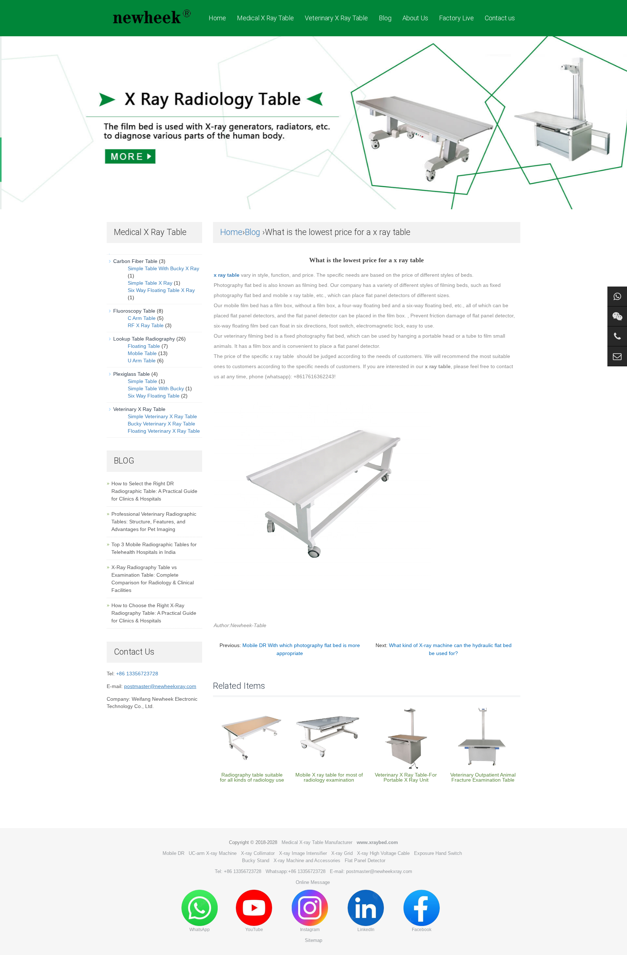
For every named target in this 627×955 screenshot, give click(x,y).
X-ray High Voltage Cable (383, 853)
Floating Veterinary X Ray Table (164, 431)
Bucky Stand (255, 860)
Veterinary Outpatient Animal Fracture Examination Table (483, 777)
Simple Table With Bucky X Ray (163, 268)
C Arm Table (142, 318)
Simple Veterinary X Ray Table (162, 416)
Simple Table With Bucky (156, 388)
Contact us (500, 18)
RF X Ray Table (146, 325)
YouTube (254, 929)
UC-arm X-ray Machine (213, 853)
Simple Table (142, 381)
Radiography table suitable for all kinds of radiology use (252, 777)
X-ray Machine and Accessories (307, 860)
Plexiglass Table (131, 374)
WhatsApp (199, 929)
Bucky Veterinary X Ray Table (161, 424)
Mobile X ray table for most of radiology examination (329, 777)
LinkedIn (365, 929)
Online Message (313, 882)
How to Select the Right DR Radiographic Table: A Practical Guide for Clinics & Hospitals (154, 491)
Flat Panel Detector (365, 860)
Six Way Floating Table (154, 396)
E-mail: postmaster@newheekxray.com (371, 871)
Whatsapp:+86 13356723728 (295, 871)
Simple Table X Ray (150, 283)
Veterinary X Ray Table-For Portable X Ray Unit (406, 777)
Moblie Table (142, 353)
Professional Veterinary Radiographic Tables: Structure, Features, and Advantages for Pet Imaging (153, 521)
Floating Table (144, 346)
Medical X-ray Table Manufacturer (317, 842)
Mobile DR (173, 853)
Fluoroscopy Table (134, 311)
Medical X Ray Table (265, 18)
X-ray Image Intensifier (303, 853)
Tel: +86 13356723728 (238, 871)
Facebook (421, 929)
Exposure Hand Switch (438, 853)
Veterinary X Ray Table (336, 18)
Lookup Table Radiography (144, 339)
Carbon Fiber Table (135, 261)
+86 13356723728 (137, 673)
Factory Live (456, 18)
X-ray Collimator (258, 853)
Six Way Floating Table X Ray (161, 290)
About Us (415, 18)
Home (217, 18)
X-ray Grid (342, 853)
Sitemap (313, 940)
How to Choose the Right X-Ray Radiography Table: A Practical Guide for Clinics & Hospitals (153, 612)
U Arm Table (142, 360)
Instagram (310, 929)
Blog (385, 18)
